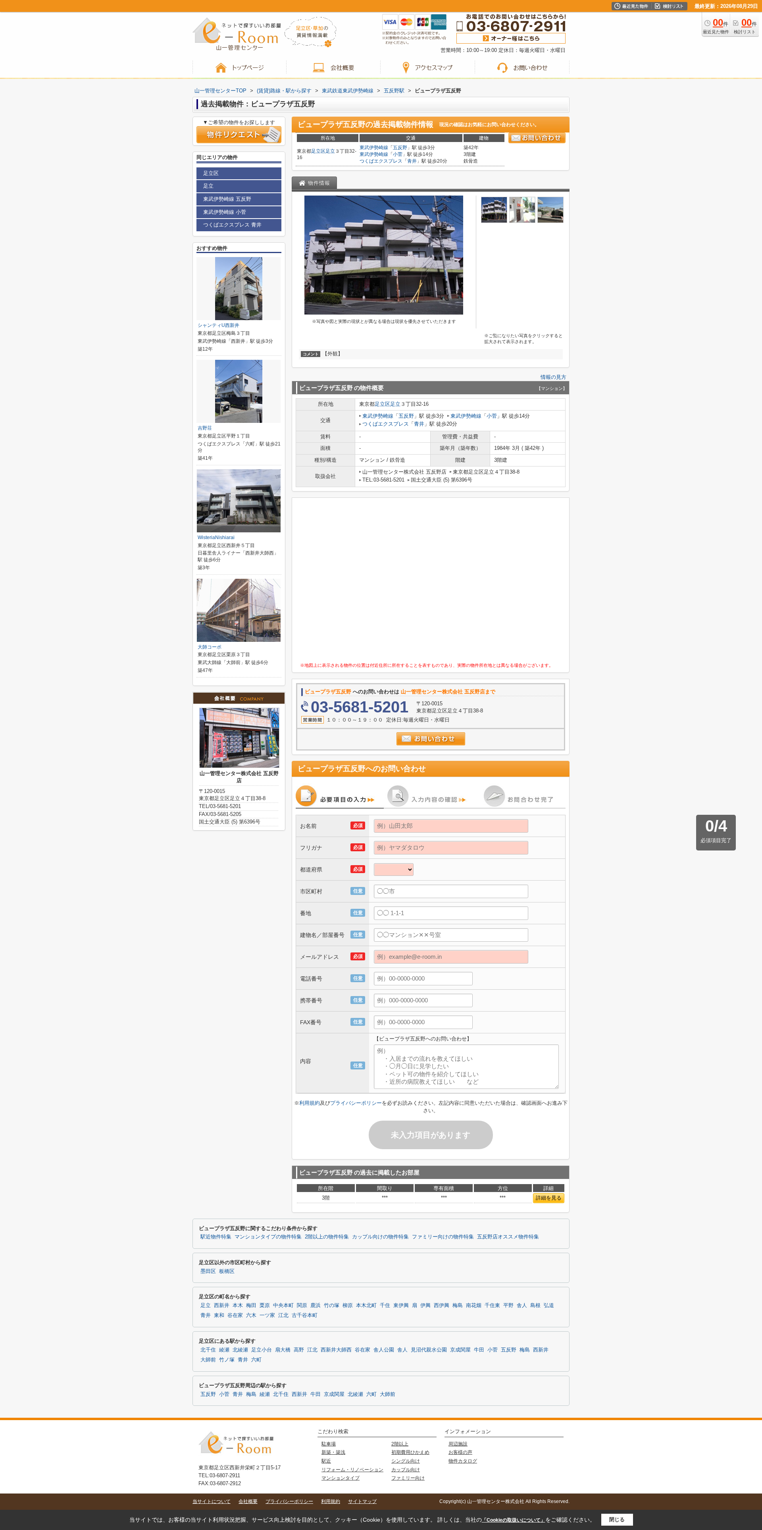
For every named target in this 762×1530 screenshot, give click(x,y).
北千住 (208, 1350)
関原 (302, 1305)
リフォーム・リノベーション (352, 1469)
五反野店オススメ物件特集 (508, 1237)
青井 (412, 161)
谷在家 (235, 1315)
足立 (330, 151)
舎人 (522, 1305)
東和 (219, 1315)
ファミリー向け (408, 1478)
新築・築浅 (333, 1452)
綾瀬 (224, 1350)
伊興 (425, 1305)
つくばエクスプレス (381, 161)
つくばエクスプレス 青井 (232, 225)
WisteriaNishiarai (216, 537)
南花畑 (473, 1305)
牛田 (479, 1350)
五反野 (400, 147)
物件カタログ (462, 1461)
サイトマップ (362, 1501)
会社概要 (248, 1501)
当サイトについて (211, 1501)
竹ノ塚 (227, 1360)
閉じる (617, 1519)
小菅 (397, 154)
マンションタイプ (340, 1478)
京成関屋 (460, 1350)
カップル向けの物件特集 (380, 1237)
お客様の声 (460, 1452)
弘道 (549, 1305)
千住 (385, 1305)
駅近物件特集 (215, 1237)
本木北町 (366, 1305)
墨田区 (208, 1271)
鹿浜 (315, 1305)
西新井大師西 (336, 1350)
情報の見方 (553, 377)
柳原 (348, 1305)
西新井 (221, 1305)
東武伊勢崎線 (374, 147)
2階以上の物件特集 (327, 1237)
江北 (283, 1315)
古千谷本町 (305, 1315)
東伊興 (401, 1305)
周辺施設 (458, 1444)
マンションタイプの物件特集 (268, 1237)
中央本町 (283, 1305)
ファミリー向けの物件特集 (443, 1237)
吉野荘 (205, 428)
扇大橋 (283, 1350)
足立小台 (261, 1350)
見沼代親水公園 (429, 1350)
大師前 (208, 1360)
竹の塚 (331, 1305)
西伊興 (441, 1305)
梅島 (457, 1305)
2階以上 (399, 1444)
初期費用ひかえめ (410, 1452)
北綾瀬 (240, 1350)
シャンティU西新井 (218, 325)
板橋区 (227, 1271)
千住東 (492, 1305)
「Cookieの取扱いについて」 (513, 1520)
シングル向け (405, 1461)
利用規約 (309, 1103)
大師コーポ (209, 647)
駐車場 (328, 1444)
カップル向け (405, 1469)
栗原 (265, 1305)
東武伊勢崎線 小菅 (224, 212)
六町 (256, 1360)
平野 (508, 1305)
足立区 (318, 151)
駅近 (326, 1461)
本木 (238, 1305)
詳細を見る (549, 1198)
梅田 (251, 1305)
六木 (251, 1315)
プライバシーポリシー (356, 1103)
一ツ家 (267, 1315)
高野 (299, 1350)
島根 (535, 1305)
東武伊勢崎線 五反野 (227, 199)
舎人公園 (383, 1350)
